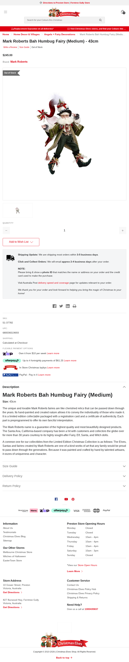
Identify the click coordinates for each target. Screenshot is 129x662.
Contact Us (73, 585)
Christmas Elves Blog (14, 536)
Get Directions (11, 592)
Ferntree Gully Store (80, 3)
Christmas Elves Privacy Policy (83, 593)
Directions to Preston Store (56, 3)
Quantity (8, 223)
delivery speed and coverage (53, 282)
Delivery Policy (12, 476)
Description (11, 387)
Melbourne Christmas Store (17, 552)
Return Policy (11, 486)
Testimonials (9, 532)
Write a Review (10, 47)
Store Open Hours (87, 565)
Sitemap (7, 540)
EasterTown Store (12, 560)
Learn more (53, 353)
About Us (8, 528)
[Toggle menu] (5, 12)
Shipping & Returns (77, 597)
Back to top (63, 657)
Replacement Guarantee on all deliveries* (34, 29)
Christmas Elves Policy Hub (81, 589)
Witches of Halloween (14, 556)
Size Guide (24, 47)
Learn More (74, 571)
